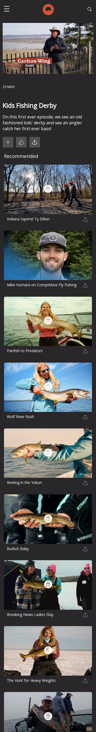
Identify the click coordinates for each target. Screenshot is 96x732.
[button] (6, 9)
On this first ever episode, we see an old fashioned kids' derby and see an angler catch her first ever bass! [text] (42, 123)
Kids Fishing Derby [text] (30, 105)
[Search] (89, 10)
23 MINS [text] (9, 87)
